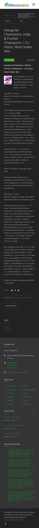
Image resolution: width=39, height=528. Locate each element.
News (25, 386)
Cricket (20, 297)
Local (7, 328)
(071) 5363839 (12, 363)
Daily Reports (28, 297)
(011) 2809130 (12, 368)
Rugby (25, 393)
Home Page (12, 386)
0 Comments (31, 60)
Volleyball (26, 397)
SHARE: (6, 290)
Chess (25, 400)
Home (6, 15)
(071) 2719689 (12, 365)
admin (13, 297)
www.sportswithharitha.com (13, 520)
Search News (12, 389)
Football (10, 400)
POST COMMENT (11, 306)
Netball (10, 404)
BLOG (13, 15)
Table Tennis (27, 404)
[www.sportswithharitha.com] (16, 4)
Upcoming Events (29, 389)
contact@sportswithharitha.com (17, 372)
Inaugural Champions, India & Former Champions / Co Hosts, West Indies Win (18, 68)
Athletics (11, 397)
